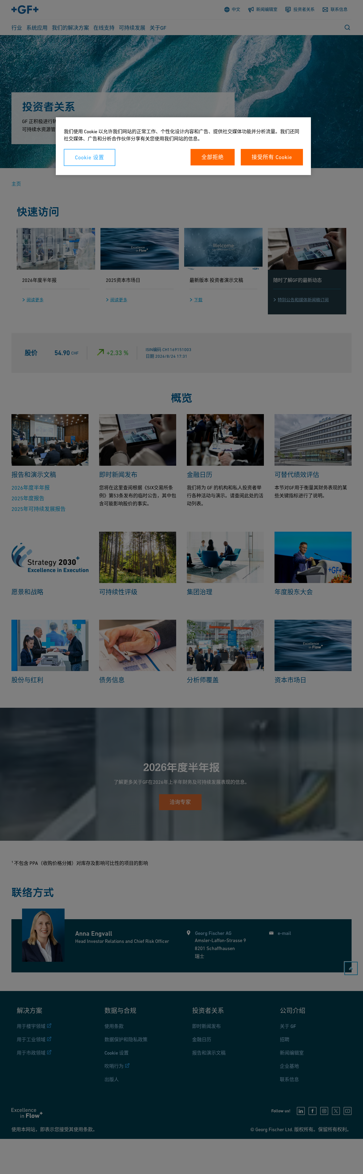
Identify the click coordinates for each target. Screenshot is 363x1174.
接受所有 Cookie (272, 157)
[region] (183, 146)
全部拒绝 (212, 157)
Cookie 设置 (89, 157)
